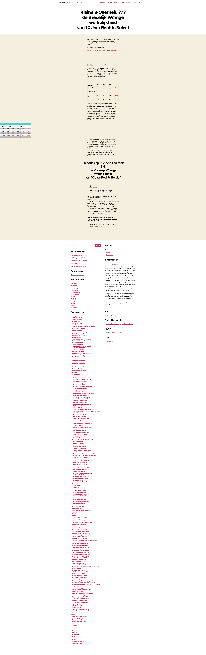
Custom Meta (109, 255)
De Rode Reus (62, 2)
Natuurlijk (116, 2)
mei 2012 (73, 300)
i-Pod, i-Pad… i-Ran (77, 643)
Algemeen (74, 632)
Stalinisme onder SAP (78, 591)
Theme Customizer (111, 315)
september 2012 (75, 292)
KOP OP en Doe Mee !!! (78, 317)
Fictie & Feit (109, 2)
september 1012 (75, 307)
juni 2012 (73, 298)
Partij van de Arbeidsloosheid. (79, 260)
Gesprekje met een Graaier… (80, 497)
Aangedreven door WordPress (88, 652)
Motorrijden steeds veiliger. (79, 616)
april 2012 (73, 302)
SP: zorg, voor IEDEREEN (78, 328)
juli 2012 (73, 296)
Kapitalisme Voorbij (77, 319)
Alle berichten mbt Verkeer (79, 621)
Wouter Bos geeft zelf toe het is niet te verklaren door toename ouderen (79, 335)
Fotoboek (74, 625)
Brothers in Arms (77, 438)
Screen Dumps (76, 634)
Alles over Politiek (77, 612)
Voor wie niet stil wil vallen (79, 506)
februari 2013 (74, 285)
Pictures (74, 629)
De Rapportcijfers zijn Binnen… (80, 528)
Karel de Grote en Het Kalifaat (114, 332)
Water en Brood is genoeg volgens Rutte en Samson (119, 324)
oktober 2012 (74, 290)
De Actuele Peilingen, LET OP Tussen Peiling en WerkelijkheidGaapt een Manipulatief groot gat (80, 531)
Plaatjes (134, 2)
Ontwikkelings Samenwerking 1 (81, 432)
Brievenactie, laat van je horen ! (79, 255)
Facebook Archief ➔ (77, 489)
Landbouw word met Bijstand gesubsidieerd (85, 461)
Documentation (110, 341)
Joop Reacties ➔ (76, 607)
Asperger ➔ (75, 515)
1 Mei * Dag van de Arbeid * (78, 258)
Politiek (122, 2)
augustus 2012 (75, 294)
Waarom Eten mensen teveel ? (79, 266)
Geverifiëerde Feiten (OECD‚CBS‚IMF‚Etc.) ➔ (83, 439)
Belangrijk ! (102, 2)
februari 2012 (74, 303)
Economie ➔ (75, 377)
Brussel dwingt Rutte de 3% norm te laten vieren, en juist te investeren (87, 420)
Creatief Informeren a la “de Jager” (82, 427)
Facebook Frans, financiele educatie (82, 379)
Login (107, 249)
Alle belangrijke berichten (79, 370)
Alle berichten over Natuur (79, 524)
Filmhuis (139, 2)
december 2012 (75, 287)
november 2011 (75, 305)
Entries (109, 252)
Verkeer (128, 2)
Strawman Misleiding (77, 368)
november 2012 (75, 289)
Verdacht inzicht (75, 263)
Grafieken (74, 630)
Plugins (108, 344)
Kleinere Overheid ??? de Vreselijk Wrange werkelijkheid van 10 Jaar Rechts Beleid (82, 386)
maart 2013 (74, 283)
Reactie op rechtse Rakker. (80, 503)
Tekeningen (75, 627)
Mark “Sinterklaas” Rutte (80, 448)
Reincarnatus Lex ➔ (77, 483)
